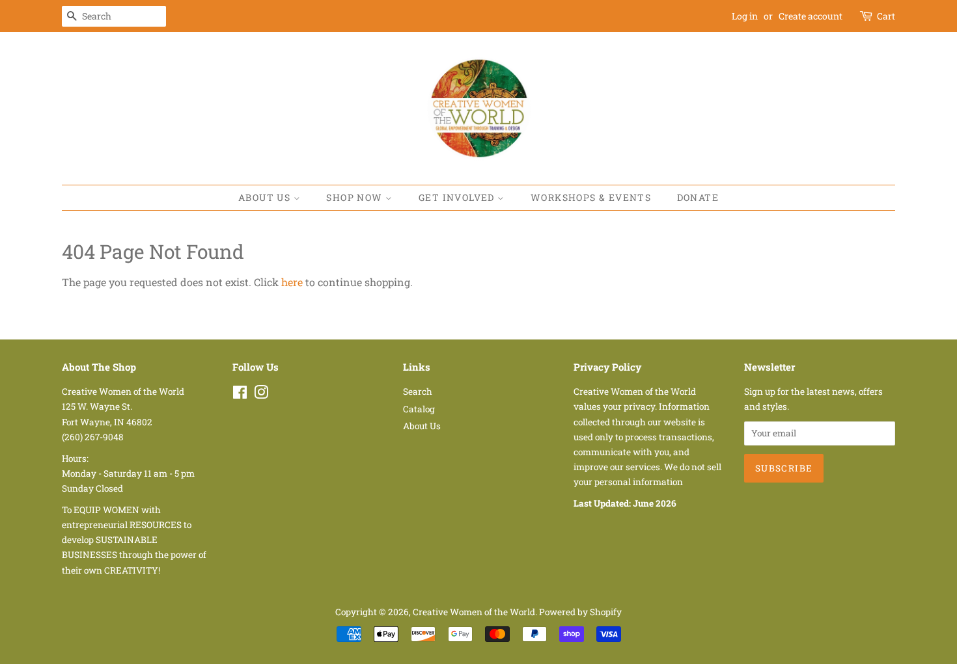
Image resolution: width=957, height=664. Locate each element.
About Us (266, 197)
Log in (745, 16)
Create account (810, 16)
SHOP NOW (355, 197)
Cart (886, 16)
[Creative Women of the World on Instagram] (261, 395)
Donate (698, 197)
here (292, 282)
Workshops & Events (591, 197)
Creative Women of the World (474, 612)
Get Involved (458, 197)
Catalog (419, 409)
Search (417, 391)
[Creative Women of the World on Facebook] (239, 395)
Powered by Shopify (580, 612)
